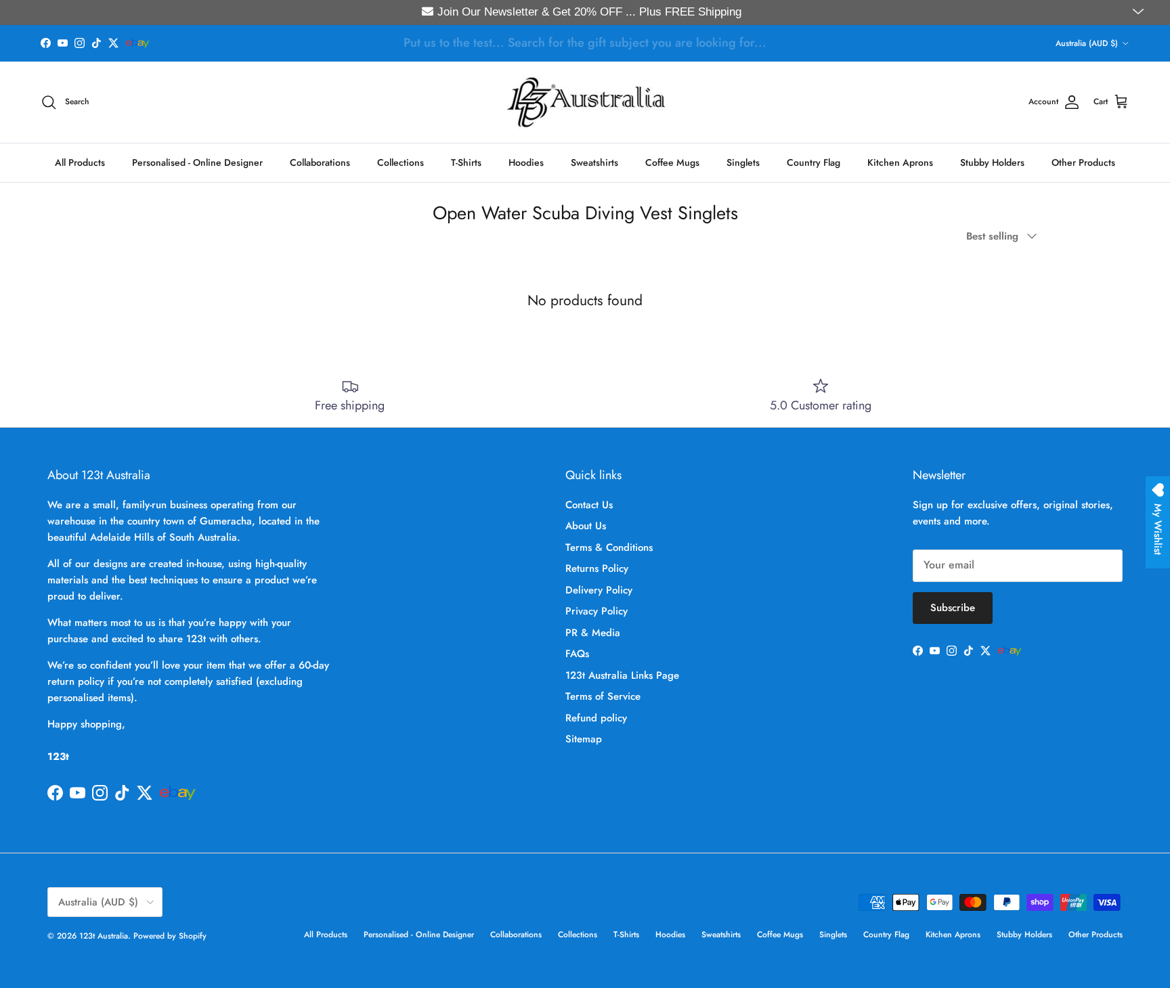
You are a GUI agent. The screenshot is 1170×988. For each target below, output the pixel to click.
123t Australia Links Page (622, 675)
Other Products (1083, 162)
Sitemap (583, 739)
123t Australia (103, 936)
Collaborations (320, 162)
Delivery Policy (598, 590)
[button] (1140, 12)
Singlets (743, 162)
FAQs (577, 653)
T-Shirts (466, 162)
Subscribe (952, 607)
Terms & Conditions (609, 547)
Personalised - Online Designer (197, 162)
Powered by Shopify (170, 936)
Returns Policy (596, 568)
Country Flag (813, 162)
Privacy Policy (596, 611)
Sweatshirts (594, 162)
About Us (585, 525)
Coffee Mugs (672, 162)
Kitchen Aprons (900, 162)
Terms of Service (603, 696)
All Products (80, 162)
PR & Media (592, 632)
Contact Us (589, 504)
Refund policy (596, 718)
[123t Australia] (585, 102)
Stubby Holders (992, 162)
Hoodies (526, 162)
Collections (400, 162)
